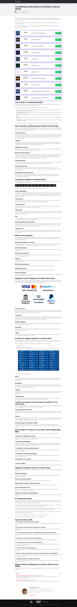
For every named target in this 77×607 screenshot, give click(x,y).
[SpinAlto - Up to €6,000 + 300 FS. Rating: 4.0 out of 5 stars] (18, 72)
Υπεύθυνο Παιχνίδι (42, 605)
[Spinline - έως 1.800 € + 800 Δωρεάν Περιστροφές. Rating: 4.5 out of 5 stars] (18, 46)
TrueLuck (26, 84)
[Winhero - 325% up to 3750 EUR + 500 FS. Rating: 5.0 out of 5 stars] (18, 40)
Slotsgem (26, 97)
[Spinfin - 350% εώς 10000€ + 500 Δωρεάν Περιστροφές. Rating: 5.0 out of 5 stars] (18, 33)
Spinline (25, 45)
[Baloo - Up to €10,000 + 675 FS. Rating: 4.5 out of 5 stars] (18, 59)
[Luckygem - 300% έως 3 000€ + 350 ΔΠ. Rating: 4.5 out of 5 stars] (18, 66)
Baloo (26, 58)
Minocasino (25, 77)
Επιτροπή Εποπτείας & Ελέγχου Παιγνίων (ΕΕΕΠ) (23, 575)
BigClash (26, 90)
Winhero (25, 38)
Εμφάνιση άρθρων (33, 595)
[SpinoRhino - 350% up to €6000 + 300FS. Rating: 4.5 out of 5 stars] (18, 53)
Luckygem (26, 64)
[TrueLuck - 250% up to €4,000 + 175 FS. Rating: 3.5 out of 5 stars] (18, 85)
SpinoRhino (25, 51)
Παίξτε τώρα (58, 33)
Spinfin (25, 32)
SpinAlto (26, 71)
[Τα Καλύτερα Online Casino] (18, 1)
